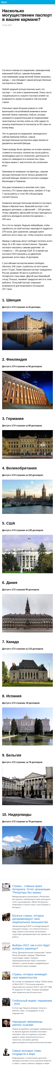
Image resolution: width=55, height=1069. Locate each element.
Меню (4, 2)
